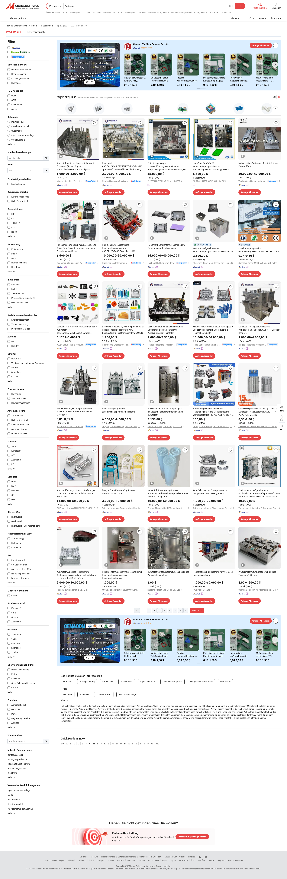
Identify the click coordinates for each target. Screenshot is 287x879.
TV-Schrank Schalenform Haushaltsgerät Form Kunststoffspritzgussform (167, 246)
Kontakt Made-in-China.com (150, 857)
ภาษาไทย (201, 860)
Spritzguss (141, 12)
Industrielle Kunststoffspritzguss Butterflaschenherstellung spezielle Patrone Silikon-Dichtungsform (168, 493)
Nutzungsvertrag (108, 857)
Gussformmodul (15, 804)
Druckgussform (200, 12)
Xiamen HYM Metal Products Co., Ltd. (151, 44)
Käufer (234, 18)
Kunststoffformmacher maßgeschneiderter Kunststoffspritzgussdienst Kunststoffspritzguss (122, 575)
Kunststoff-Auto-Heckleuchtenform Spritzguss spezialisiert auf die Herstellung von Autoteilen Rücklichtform (76, 575)
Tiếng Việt (221, 860)
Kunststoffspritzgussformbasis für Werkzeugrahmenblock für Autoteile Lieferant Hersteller (259, 329)
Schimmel (86, 12)
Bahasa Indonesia (235, 860)
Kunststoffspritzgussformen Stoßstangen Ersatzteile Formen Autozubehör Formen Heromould (76, 493)
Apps (261, 18)
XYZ (157, 743)
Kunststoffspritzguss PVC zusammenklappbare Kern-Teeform (118, 410)
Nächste (196, 610)
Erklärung (94, 857)
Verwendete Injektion (172, 681)
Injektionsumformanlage (18, 790)
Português (131, 860)
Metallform (225, 681)
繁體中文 (82, 860)
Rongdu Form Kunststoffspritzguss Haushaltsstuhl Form (118, 492)
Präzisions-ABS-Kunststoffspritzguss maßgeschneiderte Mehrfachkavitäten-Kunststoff (165, 411)
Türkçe (211, 860)
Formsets (67, 681)
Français (100, 860)
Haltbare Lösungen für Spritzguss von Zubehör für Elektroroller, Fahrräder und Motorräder (75, 411)
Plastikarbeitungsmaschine (20, 808)
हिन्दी (192, 860)
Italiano (142, 860)
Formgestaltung (87, 681)
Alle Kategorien (17, 18)
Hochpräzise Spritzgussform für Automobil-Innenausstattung (213, 573)
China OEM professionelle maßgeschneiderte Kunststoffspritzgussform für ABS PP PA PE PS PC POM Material (259, 411)
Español (111, 860)
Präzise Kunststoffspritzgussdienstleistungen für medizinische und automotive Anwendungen (188, 79)
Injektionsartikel (147, 681)
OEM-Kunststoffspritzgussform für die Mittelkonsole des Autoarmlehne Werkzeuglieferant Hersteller (165, 329)
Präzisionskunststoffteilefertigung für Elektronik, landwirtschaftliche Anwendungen (135, 79)
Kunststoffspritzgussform (158, 12)
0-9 (62, 743)
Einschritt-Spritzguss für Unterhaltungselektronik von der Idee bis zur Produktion (258, 250)
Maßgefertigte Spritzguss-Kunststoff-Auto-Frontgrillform (258, 165)
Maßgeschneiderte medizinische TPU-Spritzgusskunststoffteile (267, 79)
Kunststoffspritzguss (71, 12)
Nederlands (183, 860)
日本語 (91, 860)
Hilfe (250, 18)
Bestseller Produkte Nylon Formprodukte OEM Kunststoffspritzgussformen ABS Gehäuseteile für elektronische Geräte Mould (123, 329)
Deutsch (120, 860)
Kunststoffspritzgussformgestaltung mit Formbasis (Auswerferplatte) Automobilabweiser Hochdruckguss (75, 166)
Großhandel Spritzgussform (220, 12)
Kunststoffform (109, 12)
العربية (173, 860)
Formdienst (107, 681)
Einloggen (276, 7)
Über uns (83, 857)
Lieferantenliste (36, 32)
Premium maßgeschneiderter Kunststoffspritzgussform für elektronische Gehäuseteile (213, 250)
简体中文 (71, 860)
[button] (62, 65)
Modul (10, 794)
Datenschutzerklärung (127, 857)
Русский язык (153, 860)
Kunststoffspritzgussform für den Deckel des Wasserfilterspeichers (168, 573)
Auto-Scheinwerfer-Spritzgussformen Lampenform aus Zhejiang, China (210, 492)
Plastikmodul (13, 799)
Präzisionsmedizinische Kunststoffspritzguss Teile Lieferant (214, 79)
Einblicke (192, 857)
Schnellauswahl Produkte (175, 857)
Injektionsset (127, 681)
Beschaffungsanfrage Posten (192, 836)
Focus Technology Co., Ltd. (141, 866)
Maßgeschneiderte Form (201, 681)
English (62, 860)
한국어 (165, 860)
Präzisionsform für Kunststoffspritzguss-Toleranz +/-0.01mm (257, 573)
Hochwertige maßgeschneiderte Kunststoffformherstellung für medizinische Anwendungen (241, 79)
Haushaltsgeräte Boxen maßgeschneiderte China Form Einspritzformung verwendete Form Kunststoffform (76, 248)
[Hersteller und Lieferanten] (22, 6)
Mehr (63, 700)
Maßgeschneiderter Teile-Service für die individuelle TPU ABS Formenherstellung (160, 79)
